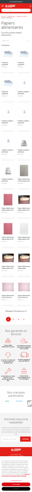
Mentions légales (22, 476)
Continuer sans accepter (16, 480)
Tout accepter (16, 484)
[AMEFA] (19, 401)
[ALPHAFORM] (7, 401)
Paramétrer (16, 489)
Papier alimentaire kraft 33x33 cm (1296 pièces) (24, 297)
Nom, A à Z (16, 41)
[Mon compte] (30, 6)
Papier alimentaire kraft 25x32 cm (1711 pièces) (8, 297)
